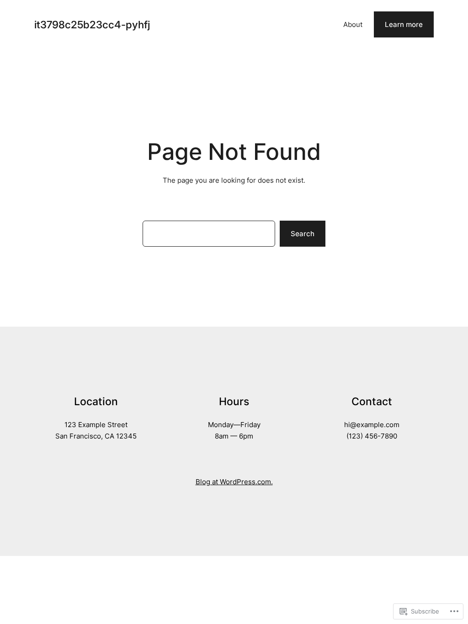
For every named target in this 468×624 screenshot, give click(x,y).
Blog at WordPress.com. (234, 481)
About (352, 24)
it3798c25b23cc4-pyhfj (92, 24)
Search (302, 233)
